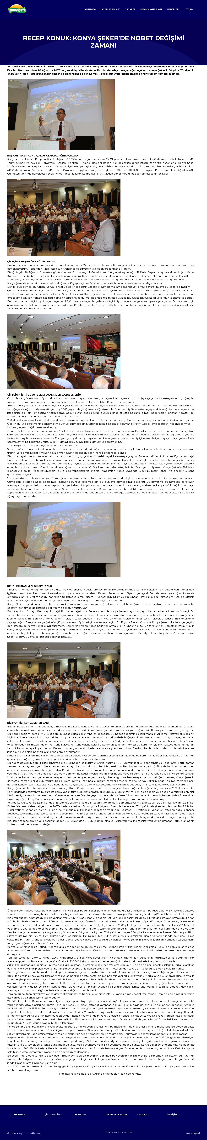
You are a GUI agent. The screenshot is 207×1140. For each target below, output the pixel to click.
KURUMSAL (91, 9)
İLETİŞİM (188, 9)
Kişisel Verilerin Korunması (118, 1132)
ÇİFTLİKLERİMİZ (111, 9)
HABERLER (173, 9)
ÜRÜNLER (130, 9)
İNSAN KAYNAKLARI (151, 9)
